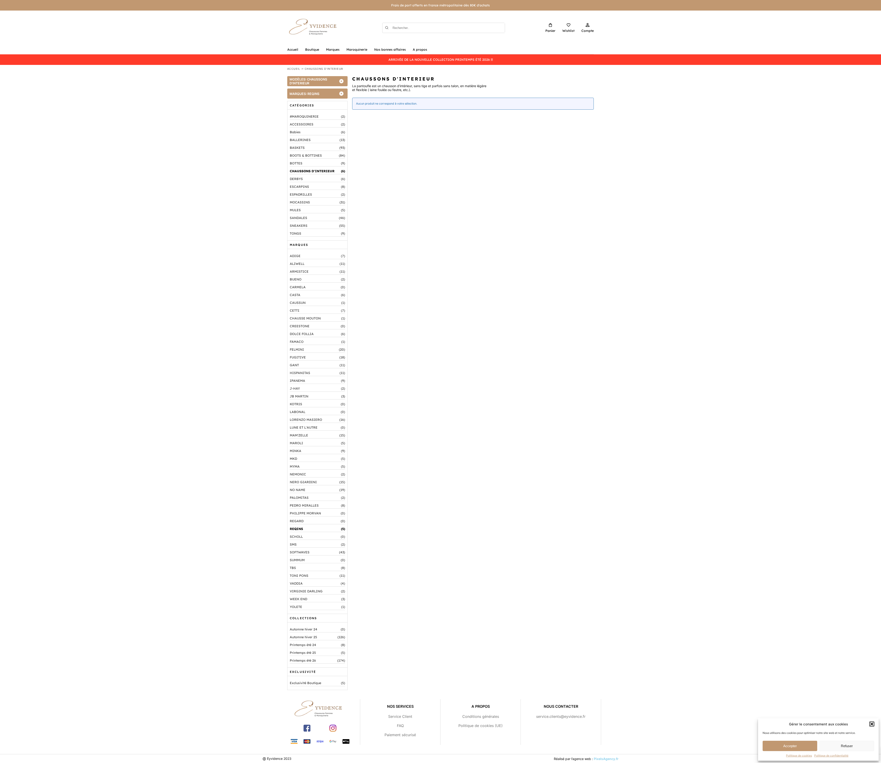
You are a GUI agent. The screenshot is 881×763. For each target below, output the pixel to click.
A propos (420, 49)
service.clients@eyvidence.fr (560, 716)
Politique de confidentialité (831, 755)
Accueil (292, 49)
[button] (872, 724)
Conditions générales (480, 716)
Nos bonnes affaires (390, 49)
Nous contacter (561, 706)
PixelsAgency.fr (606, 759)
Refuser (847, 746)
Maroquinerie (356, 49)
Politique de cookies (799, 755)
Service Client (400, 716)
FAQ (400, 725)
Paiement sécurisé (400, 734)
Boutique (312, 49)
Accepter (790, 746)
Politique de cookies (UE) (480, 725)
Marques (333, 49)
